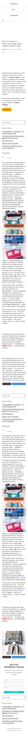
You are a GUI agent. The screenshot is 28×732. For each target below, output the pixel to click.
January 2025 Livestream (10, 143)
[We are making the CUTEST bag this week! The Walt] (14, 222)
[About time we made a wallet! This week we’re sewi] (14, 247)
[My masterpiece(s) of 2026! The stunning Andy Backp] (14, 369)
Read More (6, 109)
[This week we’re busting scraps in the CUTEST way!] (14, 173)
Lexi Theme (9, 730)
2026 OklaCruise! (7, 140)
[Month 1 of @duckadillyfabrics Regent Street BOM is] (14, 271)
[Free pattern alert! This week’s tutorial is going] (14, 296)
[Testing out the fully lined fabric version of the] (14, 345)
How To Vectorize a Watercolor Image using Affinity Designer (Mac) (12, 43)
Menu (15, 9)
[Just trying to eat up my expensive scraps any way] (14, 320)
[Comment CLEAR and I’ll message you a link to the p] (14, 198)
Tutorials (4, 49)
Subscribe (14, 692)
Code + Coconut (17, 730)
